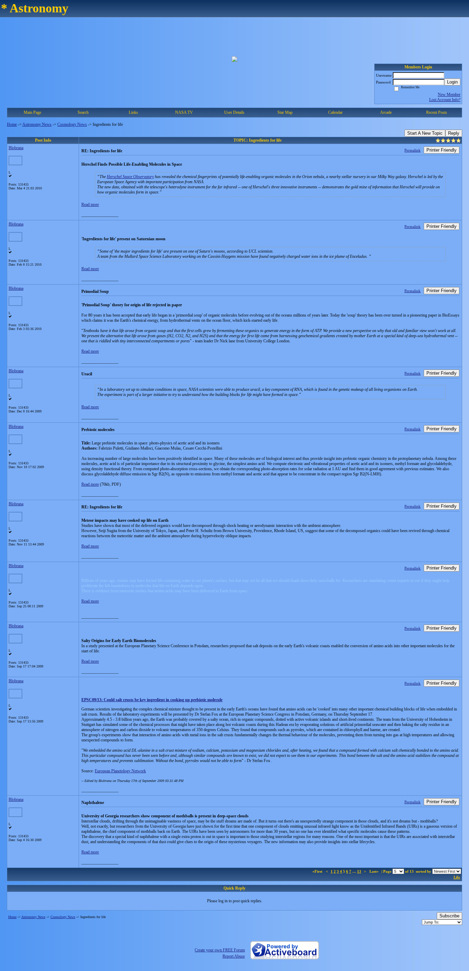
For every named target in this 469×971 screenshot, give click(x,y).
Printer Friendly (441, 150)
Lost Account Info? (444, 99)
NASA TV (184, 112)
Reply (453, 133)
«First (317, 871)
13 (359, 871)
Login (452, 82)
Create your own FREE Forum (220, 950)
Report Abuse (233, 956)
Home (12, 124)
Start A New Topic (425, 133)
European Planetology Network (120, 771)
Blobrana (16, 147)
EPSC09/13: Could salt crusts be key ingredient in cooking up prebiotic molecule (151, 699)
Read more (90, 204)
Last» (374, 871)
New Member (449, 94)
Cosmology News (72, 124)
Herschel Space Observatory (130, 176)
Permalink (412, 150)
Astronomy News (37, 124)
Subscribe (449, 915)
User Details (234, 112)
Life (457, 877)
